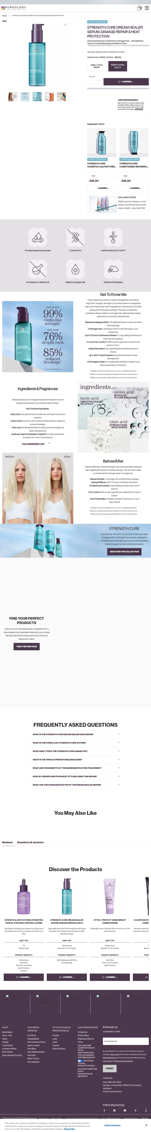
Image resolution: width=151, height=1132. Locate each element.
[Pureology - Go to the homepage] (8, 8)
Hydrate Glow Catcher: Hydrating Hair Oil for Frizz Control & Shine (24, 921)
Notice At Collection (86, 1065)
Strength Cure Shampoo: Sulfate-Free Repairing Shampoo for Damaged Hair (101, 165)
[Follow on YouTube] (146, 1110)
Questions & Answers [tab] (30, 842)
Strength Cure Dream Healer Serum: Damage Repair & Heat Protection (66, 921)
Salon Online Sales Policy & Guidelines (86, 1053)
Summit (55, 1045)
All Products (7, 1052)
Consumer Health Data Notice (87, 1070)
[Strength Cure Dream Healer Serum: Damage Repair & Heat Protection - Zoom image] (37, 55)
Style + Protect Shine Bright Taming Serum (110, 921)
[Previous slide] (7, 97)
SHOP (5, 1027)
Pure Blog (31, 1048)
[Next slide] (74, 55)
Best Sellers (7, 1032)
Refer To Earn (33, 1058)
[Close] (146, 1125)
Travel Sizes (7, 1045)
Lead (54, 1039)
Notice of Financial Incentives (124, 1061)
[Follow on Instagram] (114, 1110)
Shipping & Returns (86, 1039)
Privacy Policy (57, 1118)
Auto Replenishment (36, 1052)
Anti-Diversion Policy (36, 1042)
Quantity (92, 77)
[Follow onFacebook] (104, 1110)
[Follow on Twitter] (125, 1110)
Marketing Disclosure (109, 1058)
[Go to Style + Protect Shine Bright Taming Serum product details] (110, 896)
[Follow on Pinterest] (135, 1110)
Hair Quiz (31, 1055)
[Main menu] (147, 8)
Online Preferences (131, 1118)
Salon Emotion (58, 1048)
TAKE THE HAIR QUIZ (26, 646)
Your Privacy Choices (86, 1061)
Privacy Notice (107, 1061)
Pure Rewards (33, 1062)
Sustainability (33, 1039)
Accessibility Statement (111, 1118)
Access (55, 1035)
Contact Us (82, 1032)
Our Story (31, 1035)
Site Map (145, 1118)
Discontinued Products (12, 1055)
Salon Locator (33, 1045)
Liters (4, 1039)
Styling (5, 1042)
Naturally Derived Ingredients (85, 1075)
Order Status (83, 1035)
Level (54, 1042)
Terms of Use (115, 1054)
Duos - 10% (7, 1035)
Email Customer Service (112, 1091)
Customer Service (88, 1027)
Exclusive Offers (9, 1048)
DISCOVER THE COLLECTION (124, 551)
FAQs (80, 1042)
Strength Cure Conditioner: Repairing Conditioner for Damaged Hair (133, 165)
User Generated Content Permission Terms (86, 1047)
